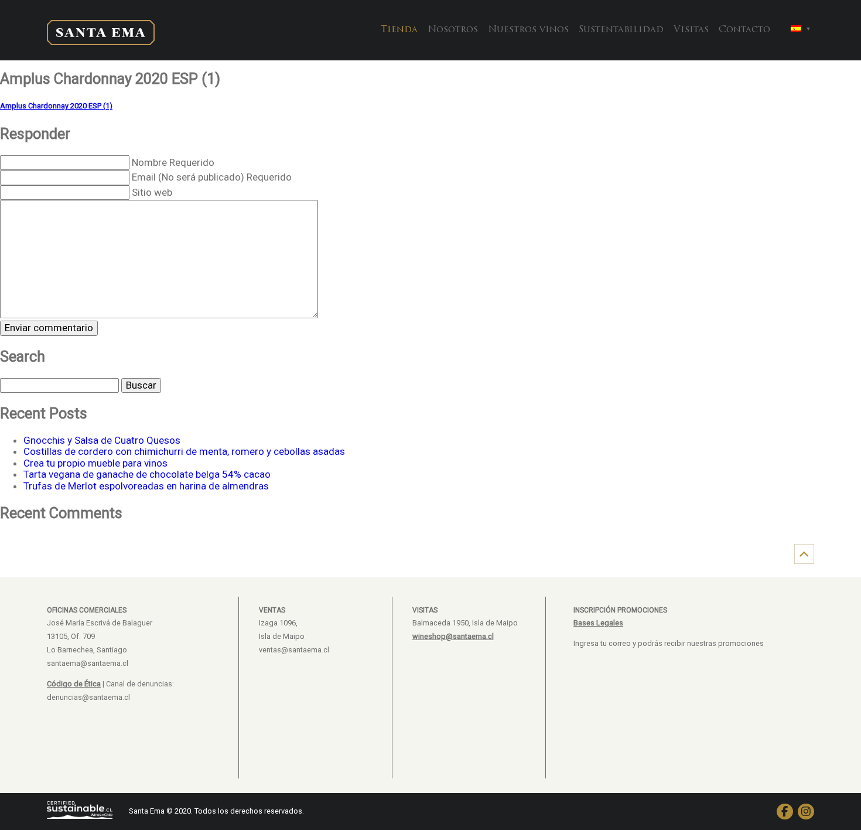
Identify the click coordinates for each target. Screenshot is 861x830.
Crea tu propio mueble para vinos (95, 463)
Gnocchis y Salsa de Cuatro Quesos (101, 440)
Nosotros (453, 30)
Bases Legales (598, 622)
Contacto (744, 30)
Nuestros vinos (528, 30)
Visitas (691, 30)
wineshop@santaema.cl (453, 636)
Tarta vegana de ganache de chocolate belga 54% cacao (147, 474)
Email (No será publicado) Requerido (212, 177)
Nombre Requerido (173, 162)
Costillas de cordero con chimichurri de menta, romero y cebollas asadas (184, 451)
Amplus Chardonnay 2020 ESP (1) (56, 105)
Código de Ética (74, 683)
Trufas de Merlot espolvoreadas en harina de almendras (146, 486)
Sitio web (152, 192)
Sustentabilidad (621, 30)
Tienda (399, 30)
